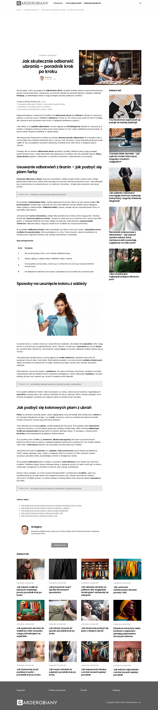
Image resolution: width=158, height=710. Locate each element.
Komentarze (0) (59, 545)
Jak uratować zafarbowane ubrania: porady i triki (125, 590)
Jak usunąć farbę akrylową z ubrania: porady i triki (42, 513)
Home (19, 10)
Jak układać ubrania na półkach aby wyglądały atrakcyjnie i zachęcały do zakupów (95, 591)
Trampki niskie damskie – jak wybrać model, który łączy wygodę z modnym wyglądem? (124, 157)
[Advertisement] (79, 32)
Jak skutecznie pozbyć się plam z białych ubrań (94, 629)
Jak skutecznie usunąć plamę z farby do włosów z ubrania (45, 508)
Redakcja (116, 690)
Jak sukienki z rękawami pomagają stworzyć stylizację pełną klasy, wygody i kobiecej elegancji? (125, 196)
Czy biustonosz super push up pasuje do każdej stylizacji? (125, 121)
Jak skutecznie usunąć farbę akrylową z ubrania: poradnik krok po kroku (51, 505)
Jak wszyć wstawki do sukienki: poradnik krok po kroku (62, 672)
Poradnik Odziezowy (31, 10)
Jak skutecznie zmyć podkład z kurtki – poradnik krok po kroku (29, 672)
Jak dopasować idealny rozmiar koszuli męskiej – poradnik (94, 672)
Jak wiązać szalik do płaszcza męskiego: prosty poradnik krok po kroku (29, 591)
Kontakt (84, 690)
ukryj (43, 101)
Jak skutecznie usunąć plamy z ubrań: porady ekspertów (44, 511)
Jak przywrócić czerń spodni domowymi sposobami (60, 590)
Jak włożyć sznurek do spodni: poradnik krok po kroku (62, 631)
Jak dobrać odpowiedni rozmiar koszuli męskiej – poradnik (126, 672)
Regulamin (21, 690)
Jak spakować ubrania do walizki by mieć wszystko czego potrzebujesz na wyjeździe (30, 632)
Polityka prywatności (57, 690)
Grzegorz (48, 77)
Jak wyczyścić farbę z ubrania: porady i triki (39, 516)
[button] (140, 3)
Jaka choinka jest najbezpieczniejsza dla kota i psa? (124, 276)
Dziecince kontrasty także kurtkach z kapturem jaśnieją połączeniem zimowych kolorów (126, 632)
